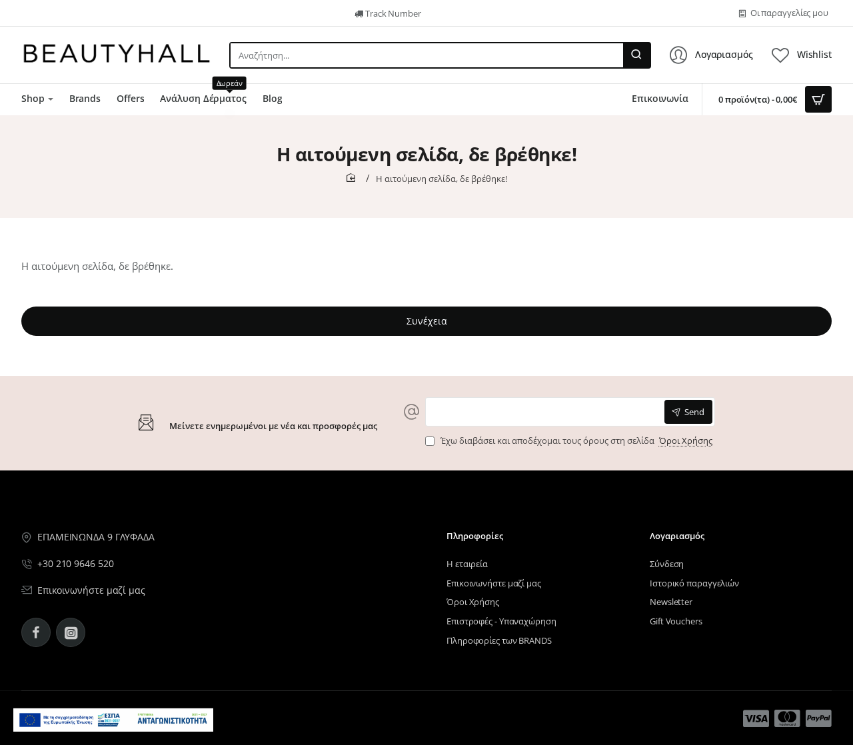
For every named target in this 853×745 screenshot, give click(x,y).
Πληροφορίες (474, 536)
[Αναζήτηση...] (636, 55)
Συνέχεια (427, 321)
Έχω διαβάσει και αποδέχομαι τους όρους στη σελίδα (575, 440)
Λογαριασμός (677, 536)
